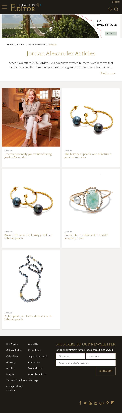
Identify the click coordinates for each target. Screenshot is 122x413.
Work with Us (35, 368)
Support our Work (38, 356)
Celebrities (12, 356)
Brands (20, 44)
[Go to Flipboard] (112, 402)
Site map (33, 380)
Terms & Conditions (16, 380)
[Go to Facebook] (80, 403)
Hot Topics (12, 344)
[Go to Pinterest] (107, 403)
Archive (10, 368)
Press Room (34, 350)
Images (10, 374)
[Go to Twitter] (85, 403)
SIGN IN (116, 2)
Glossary (11, 362)
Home (10, 44)
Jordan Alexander (36, 44)
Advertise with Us (37, 374)
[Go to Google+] (101, 403)
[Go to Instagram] (95, 403)
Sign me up (105, 371)
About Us (33, 344)
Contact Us (34, 362)
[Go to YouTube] (90, 403)
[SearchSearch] (116, 10)
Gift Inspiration (14, 350)
